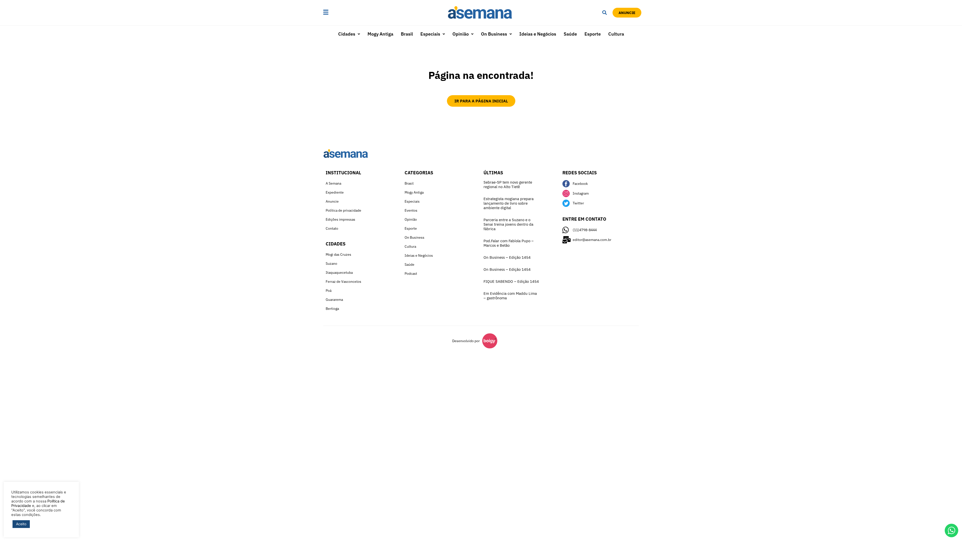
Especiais (430, 34)
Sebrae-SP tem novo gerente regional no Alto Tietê (508, 184)
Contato (332, 228)
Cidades (346, 34)
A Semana (333, 183)
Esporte (592, 34)
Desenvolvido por (466, 341)
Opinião (460, 34)
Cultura (616, 34)
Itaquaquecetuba (339, 272)
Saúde (570, 34)
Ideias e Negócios (537, 34)
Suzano (331, 263)
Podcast (411, 273)
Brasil (407, 34)
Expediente (335, 192)
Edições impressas (340, 219)
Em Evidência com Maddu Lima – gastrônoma (510, 295)
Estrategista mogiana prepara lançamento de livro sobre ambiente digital (509, 203)
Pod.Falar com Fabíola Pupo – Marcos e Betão (509, 243)
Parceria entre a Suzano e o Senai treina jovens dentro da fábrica (508, 224)
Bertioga (332, 308)
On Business (494, 34)
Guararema (334, 299)
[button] (341, 12)
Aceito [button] (21, 524)
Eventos (411, 210)
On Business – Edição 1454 (507, 257)
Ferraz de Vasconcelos (343, 281)
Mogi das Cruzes (338, 254)
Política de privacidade (343, 210)
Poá (328, 290)
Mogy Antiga (380, 34)
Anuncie (332, 201)
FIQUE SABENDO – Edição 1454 (511, 281)
